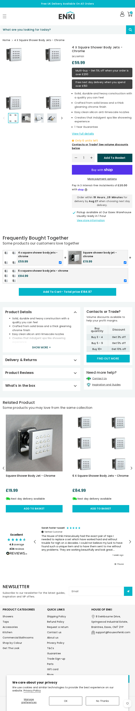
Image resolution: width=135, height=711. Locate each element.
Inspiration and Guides (106, 384)
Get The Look (11, 648)
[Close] (119, 29)
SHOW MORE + (41, 347)
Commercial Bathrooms (18, 637)
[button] (6, 16)
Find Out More (108, 358)
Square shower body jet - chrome (30, 476)
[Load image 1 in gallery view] (13, 118)
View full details (83, 134)
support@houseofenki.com (113, 632)
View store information (91, 220)
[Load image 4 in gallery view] (52, 118)
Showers (8, 616)
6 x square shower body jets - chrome (100, 476)
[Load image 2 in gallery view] (26, 118)
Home (6, 40)
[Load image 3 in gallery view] (39, 118)
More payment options (102, 179)
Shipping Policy (56, 616)
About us (52, 637)
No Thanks (102, 701)
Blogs (50, 674)
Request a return (58, 627)
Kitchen (7, 632)
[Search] (130, 29)
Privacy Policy (32, 690)
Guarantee (54, 653)
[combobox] (67, 29)
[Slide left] (4, 118)
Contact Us (99, 378)
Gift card (53, 669)
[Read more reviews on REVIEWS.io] (16, 554)
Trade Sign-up (56, 658)
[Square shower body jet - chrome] (34, 443)
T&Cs (50, 648)
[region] (82, 541)
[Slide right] (62, 118)
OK (66, 701)
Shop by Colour (12, 643)
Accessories (10, 627)
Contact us (54, 632)
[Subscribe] (128, 591)
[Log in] (122, 14)
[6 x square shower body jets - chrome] (100, 443)
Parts (50, 664)
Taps (6, 622)
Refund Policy (55, 622)
